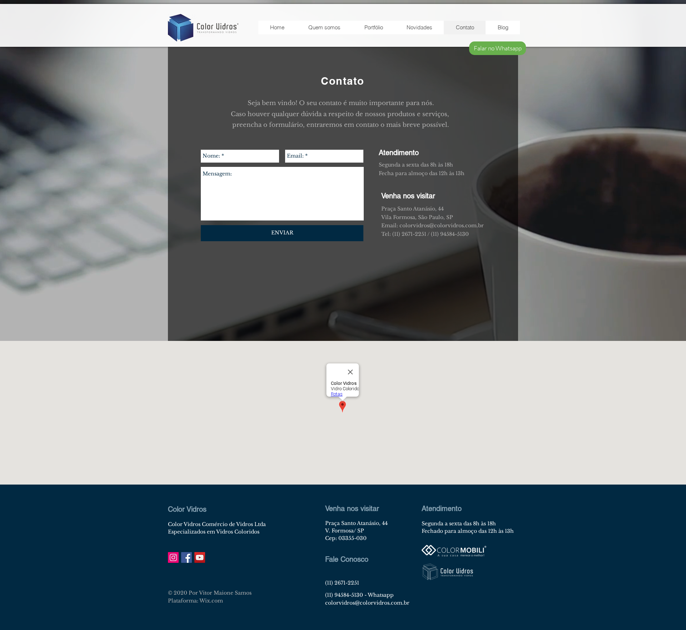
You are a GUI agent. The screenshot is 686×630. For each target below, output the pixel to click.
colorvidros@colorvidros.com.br (367, 603)
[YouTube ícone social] (199, 557)
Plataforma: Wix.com (195, 600)
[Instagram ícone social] (173, 557)
